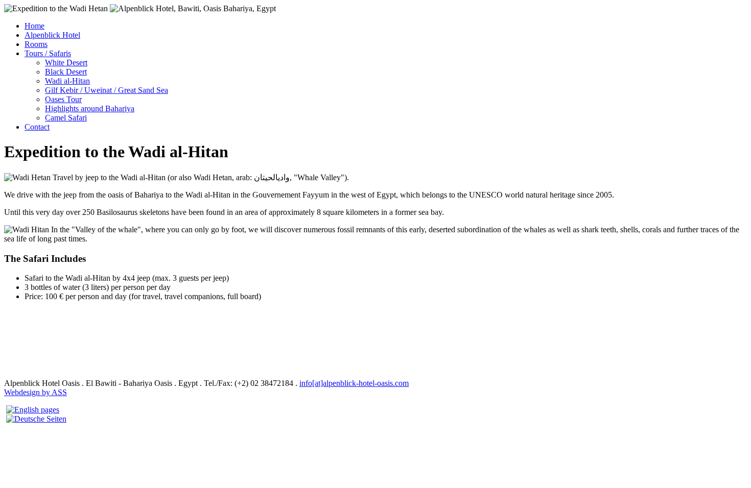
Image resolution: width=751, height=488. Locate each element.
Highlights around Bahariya (89, 108)
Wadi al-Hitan (67, 81)
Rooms (36, 44)
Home (34, 25)
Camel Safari (66, 117)
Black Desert (66, 71)
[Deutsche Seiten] (36, 418)
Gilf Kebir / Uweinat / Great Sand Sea (106, 90)
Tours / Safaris (48, 53)
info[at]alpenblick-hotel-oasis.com (354, 383)
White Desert (66, 62)
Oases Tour (63, 99)
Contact (37, 127)
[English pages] (32, 409)
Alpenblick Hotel (52, 35)
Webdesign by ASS (35, 392)
